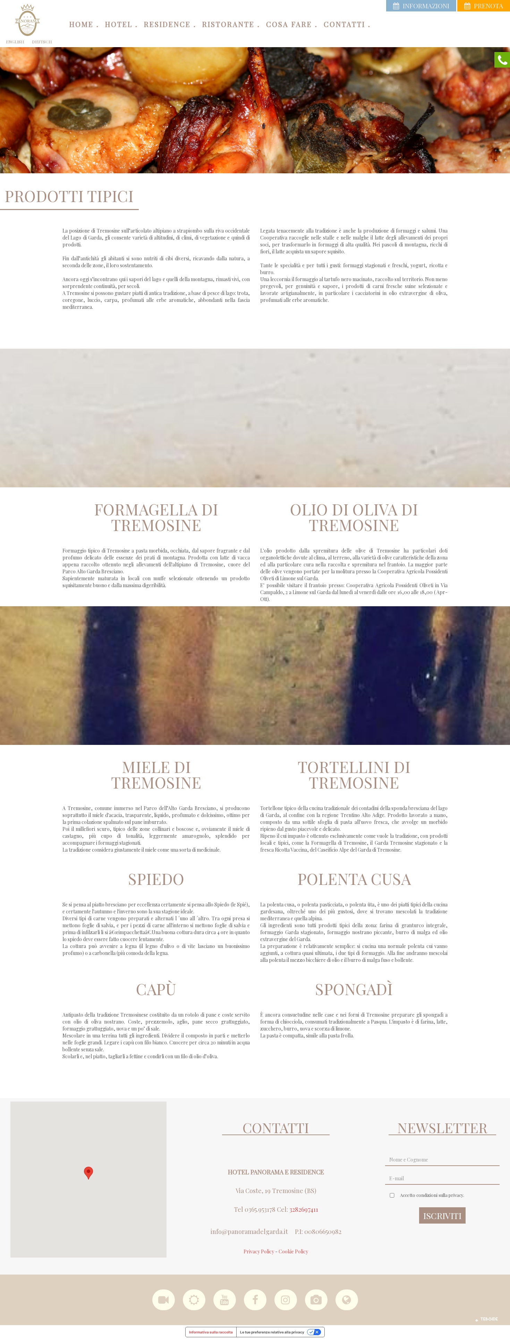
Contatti (344, 24)
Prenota (488, 5)
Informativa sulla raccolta (211, 1332)
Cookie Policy (293, 1251)
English (15, 41)
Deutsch (42, 41)
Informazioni (426, 5)
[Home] (27, 19)
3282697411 (303, 1209)
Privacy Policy (259, 1251)
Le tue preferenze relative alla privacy (272, 1332)
